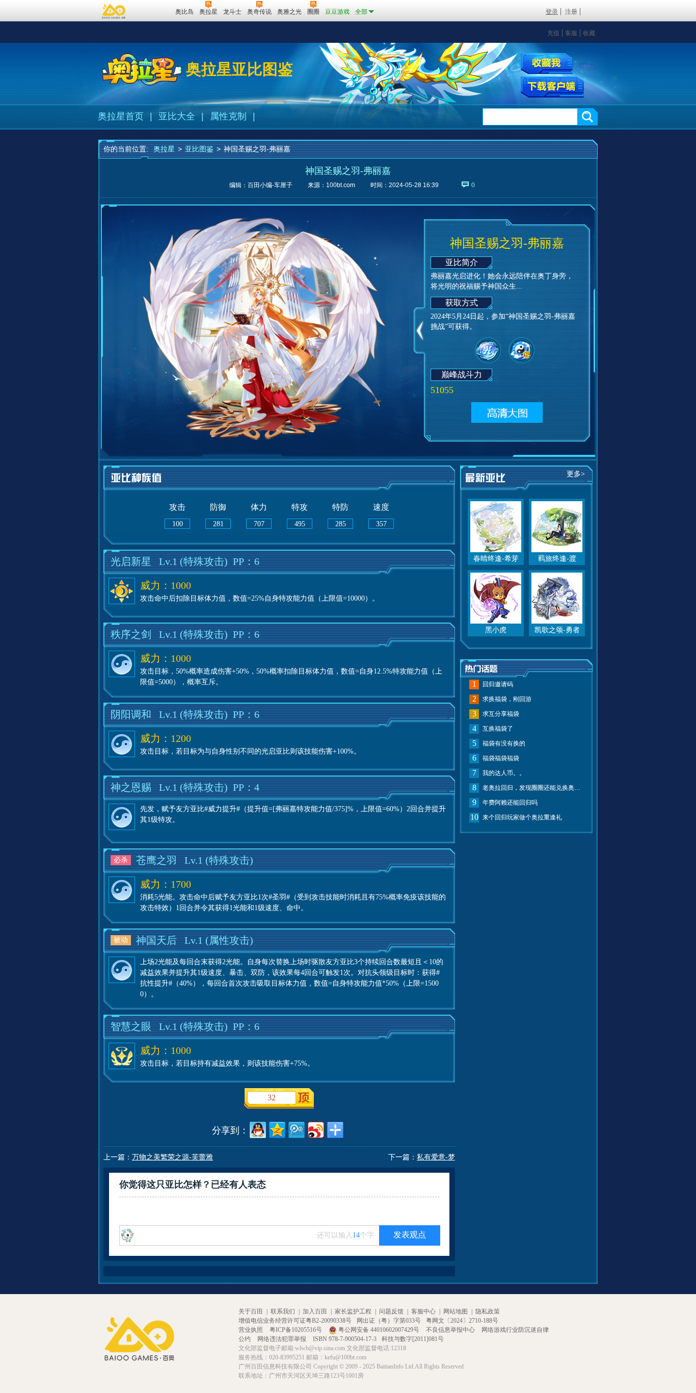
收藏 (589, 33)
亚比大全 (176, 116)
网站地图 (455, 1311)
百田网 (152, 10)
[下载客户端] (552, 87)
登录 (552, 11)
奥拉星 (164, 149)
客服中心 (423, 1311)
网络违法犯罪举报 (282, 1339)
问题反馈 (391, 1311)
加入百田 (315, 1311)
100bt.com (340, 185)
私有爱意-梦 (436, 1157)
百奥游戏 (114, 11)
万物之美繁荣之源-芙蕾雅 (172, 1157)
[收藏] (547, 63)
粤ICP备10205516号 (297, 1329)
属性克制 (228, 116)
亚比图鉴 (199, 149)
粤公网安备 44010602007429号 (379, 1329)
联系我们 (283, 1311)
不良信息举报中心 (451, 1329)
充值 (553, 33)
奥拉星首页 (121, 116)
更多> (576, 474)
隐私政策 (487, 1311)
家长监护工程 (353, 1311)
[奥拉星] (142, 69)
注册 (571, 11)
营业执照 (251, 1329)
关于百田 (250, 1311)
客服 (571, 33)
